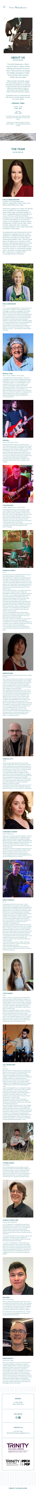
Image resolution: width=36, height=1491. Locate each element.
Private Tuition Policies (18, 1488)
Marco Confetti (13, 600)
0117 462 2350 (18, 1431)
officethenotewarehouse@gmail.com (18, 1433)
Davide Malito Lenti (22, 603)
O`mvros (8, 611)
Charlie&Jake (24, 626)
